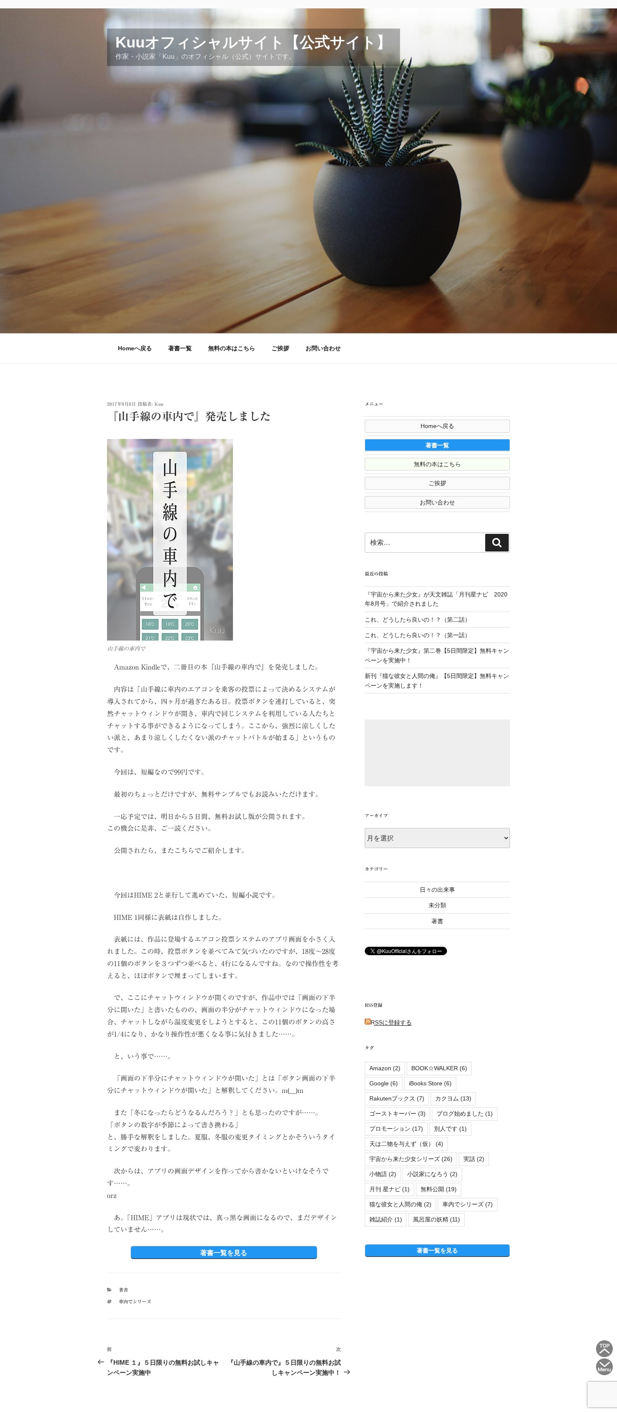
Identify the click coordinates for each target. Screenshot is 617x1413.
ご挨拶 (280, 348)
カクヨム (453, 1098)
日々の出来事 (437, 889)
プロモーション (396, 1128)
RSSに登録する (391, 1022)
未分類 (437, 905)
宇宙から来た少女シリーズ (410, 1159)
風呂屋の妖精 (436, 1219)
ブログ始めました (465, 1113)
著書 (123, 1289)
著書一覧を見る (223, 1252)
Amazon (384, 1068)
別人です (450, 1128)
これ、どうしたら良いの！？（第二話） (418, 619)
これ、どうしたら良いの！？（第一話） (418, 635)
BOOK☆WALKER (439, 1068)
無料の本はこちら (231, 348)
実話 (473, 1159)
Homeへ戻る (135, 348)
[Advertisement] (437, 753)
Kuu (158, 404)
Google (383, 1083)
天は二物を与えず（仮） (406, 1143)
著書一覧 (180, 348)
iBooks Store (430, 1083)
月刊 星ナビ (389, 1189)
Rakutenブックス (396, 1098)
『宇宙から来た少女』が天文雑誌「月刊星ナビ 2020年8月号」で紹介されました (436, 599)
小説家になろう (432, 1174)
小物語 (382, 1174)
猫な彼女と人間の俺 (400, 1204)
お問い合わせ (323, 348)
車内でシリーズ (135, 1301)
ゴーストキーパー (397, 1113)
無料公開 (439, 1189)
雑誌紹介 (385, 1219)
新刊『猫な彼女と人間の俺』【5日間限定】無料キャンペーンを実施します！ (437, 680)
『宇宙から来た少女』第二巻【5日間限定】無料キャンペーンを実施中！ (437, 655)
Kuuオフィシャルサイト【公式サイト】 (253, 42)
